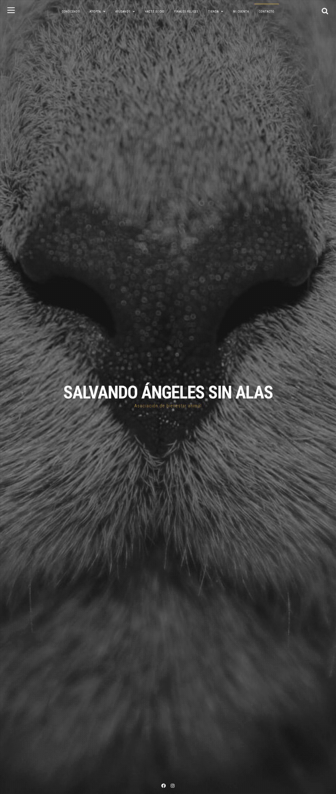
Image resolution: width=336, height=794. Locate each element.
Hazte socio (154, 11)
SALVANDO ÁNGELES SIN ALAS (168, 392)
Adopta (95, 11)
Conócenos (71, 11)
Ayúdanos (122, 11)
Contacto (267, 11)
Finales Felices (186, 11)
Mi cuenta (241, 11)
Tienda (213, 11)
